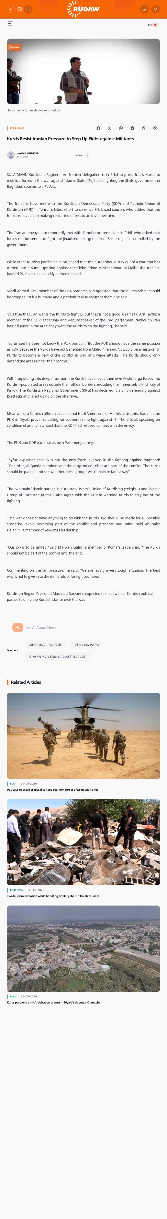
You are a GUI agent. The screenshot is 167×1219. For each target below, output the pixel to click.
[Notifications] (155, 9)
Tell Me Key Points (86, 644)
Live (150, 25)
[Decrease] (147, 155)
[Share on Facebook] (98, 128)
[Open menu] (10, 24)
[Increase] (156, 155)
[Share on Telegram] (132, 128)
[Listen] (87, 155)
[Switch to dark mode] (144, 9)
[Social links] (10, 9)
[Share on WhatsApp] (121, 128)
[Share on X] (109, 128)
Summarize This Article (45, 644)
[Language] (20, 9)
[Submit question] (17, 627)
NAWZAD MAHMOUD (28, 153)
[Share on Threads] (143, 128)
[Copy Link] (155, 128)
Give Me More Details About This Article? (58, 656)
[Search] (28, 9)
